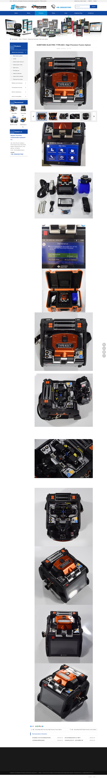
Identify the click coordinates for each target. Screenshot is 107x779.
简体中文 (90, 1)
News (53, 13)
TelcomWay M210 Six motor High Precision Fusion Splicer (48, 729)
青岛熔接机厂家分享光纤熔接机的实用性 (41, 737)
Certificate (40, 771)
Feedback (85, 767)
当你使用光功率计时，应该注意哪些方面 (74, 740)
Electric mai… (49, 773)
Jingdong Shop (78, 13)
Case (65, 13)
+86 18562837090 (104, 344)
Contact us (91, 13)
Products (41, 13)
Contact (85, 764)
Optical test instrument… (18, 52)
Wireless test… (50, 769)
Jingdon (75, 764)
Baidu (82, 1)
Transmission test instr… (17, 87)
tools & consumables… (17, 96)
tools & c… (49, 775)
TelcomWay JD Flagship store (21, 757)
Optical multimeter (17, 73)
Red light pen (16, 70)
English (95, 1)
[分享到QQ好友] (39, 726)
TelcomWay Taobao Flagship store (39, 757)
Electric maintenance (16, 92)
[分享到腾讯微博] (42, 726)
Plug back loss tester (18, 79)
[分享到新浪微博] (41, 726)
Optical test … (49, 767)
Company (40, 767)
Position (39, 769)
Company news (59, 767)
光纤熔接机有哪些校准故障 (38, 740)
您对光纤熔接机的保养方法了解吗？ (73, 737)
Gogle (84, 1)
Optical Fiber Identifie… (18, 76)
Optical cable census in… (19, 61)
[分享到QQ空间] (36, 726)
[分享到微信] (37, 726)
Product (48, 764)
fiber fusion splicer (44, 39)
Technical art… (59, 769)
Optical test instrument (33, 39)
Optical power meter (17, 64)
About (28, 13)
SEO (94, 776)
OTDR (14, 58)
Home (16, 13)
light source (15, 67)
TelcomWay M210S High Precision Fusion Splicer (85, 729)
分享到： (33, 726)
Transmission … (50, 771)
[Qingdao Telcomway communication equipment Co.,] (29, 7)
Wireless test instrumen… (18, 83)
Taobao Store (76, 767)
